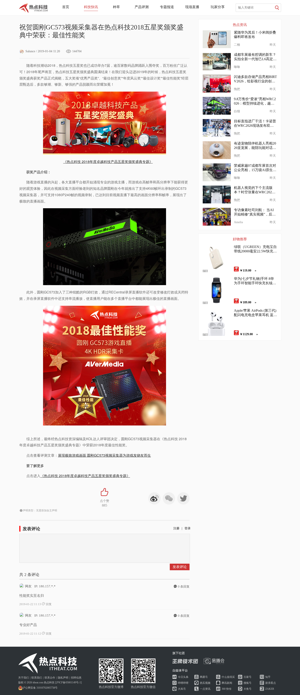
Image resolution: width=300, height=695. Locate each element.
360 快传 (226, 688)
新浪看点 (270, 682)
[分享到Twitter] (183, 498)
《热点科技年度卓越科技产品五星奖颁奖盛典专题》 (108, 161)
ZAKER (269, 688)
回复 (48, 604)
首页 (65, 7)
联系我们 (36, 677)
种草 (116, 7)
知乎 (268, 677)
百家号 (247, 677)
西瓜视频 (205, 682)
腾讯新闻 (227, 682)
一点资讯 (205, 688)
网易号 (204, 677)
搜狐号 (247, 682)
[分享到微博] (154, 498)
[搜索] (277, 8)
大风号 (182, 688)
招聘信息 (76, 677)
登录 (187, 528)
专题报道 (167, 7)
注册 (176, 528)
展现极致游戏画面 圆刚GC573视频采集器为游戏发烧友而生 (104, 455)
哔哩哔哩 (183, 682)
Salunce (30, 51)
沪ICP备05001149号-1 (68, 682)
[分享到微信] (169, 498)
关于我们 (23, 677)
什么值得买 (228, 677)
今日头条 (183, 677)
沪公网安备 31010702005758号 (40, 687)
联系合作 (50, 677)
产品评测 (142, 7)
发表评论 (180, 567)
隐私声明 (63, 677)
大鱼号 (247, 688)
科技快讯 (91, 7)
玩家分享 (218, 7)
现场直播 (192, 7)
